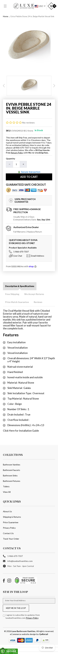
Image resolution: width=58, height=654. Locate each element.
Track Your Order (11, 538)
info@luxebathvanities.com (20, 561)
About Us (7, 511)
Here (12, 430)
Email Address (37, 255)
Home (5, 16)
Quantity (10, 158)
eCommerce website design (23, 634)
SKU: (8, 130)
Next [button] (54, 85)
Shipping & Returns (12, 517)
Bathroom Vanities (11, 464)
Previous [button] (4, 85)
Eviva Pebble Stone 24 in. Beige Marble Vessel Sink (32, 16)
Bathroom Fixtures (11, 481)
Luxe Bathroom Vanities (23, 631)
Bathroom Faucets (11, 470)
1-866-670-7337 (21, 251)
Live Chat (17, 255)
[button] (7, 6)
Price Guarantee (10, 522)
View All (7, 492)
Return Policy (17, 152)
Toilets (6, 486)
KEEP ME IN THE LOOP (16, 608)
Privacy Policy (9, 528)
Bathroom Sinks (10, 475)
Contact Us (8, 533)
